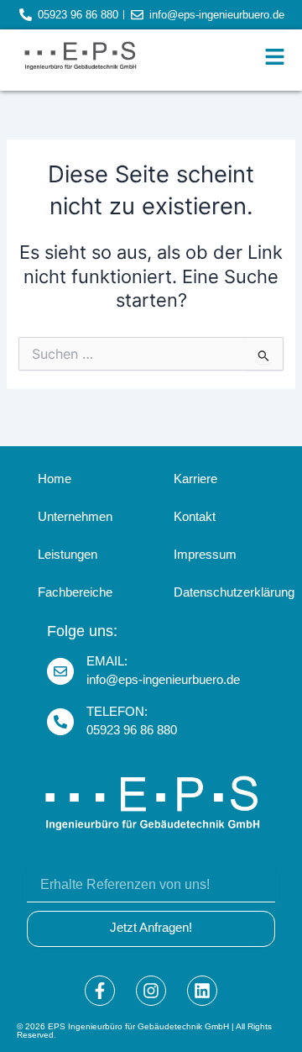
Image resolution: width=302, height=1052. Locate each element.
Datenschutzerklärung (227, 592)
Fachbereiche (75, 592)
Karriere (195, 479)
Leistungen (67, 554)
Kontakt (195, 516)
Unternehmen (75, 516)
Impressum (205, 554)
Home (54, 479)
